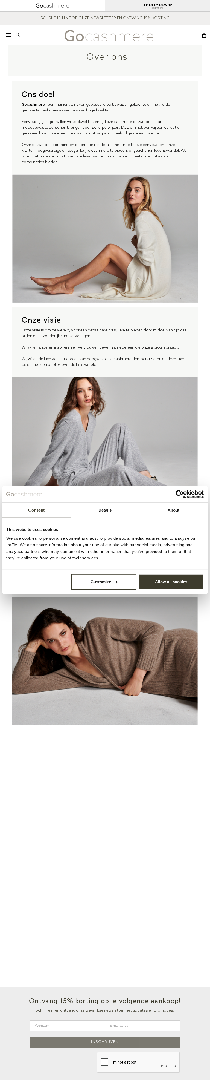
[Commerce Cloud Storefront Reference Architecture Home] (109, 35)
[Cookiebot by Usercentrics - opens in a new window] (180, 494)
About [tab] (174, 510)
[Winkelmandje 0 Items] (204, 36)
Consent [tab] (36, 510)
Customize (101, 581)
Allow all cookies (171, 581)
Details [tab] (105, 510)
